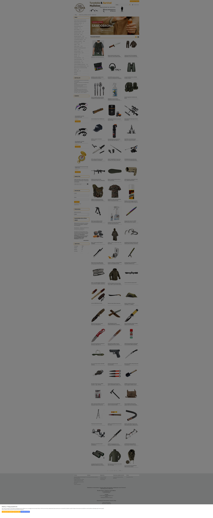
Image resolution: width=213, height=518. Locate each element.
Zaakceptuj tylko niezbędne (7, 511)
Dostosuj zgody (17, 511)
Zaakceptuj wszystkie (25, 511)
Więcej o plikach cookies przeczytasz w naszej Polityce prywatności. (13, 509)
